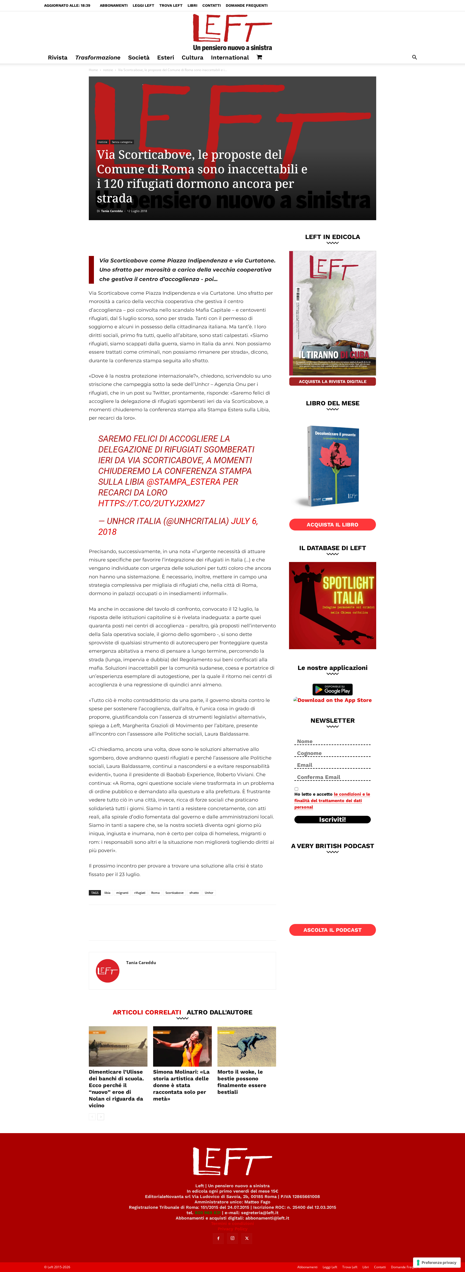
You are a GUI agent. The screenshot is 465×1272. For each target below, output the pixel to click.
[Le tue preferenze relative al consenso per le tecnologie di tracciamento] (437, 1262)
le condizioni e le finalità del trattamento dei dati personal (332, 801)
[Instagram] (232, 1238)
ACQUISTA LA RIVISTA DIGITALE (333, 381)
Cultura (192, 57)
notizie (108, 70)
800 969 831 (208, 1212)
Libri (192, 5)
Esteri (165, 57)
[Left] (232, 31)
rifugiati (139, 893)
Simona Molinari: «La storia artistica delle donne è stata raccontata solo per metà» (181, 1085)
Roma (155, 893)
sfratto (194, 893)
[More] (180, 238)
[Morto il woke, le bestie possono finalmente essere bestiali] (246, 1046)
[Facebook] (127, 238)
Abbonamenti (114, 5)
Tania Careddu (112, 211)
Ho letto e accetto (332, 801)
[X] (145, 238)
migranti (122, 893)
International (230, 57)
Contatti (211, 5)
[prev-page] (92, 1116)
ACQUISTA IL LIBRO (332, 524)
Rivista (58, 57)
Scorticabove (174, 893)
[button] (414, 58)
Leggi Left (143, 5)
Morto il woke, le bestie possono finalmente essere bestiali (241, 1082)
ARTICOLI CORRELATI (147, 1012)
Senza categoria (122, 142)
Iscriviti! (332, 819)
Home (93, 70)
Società (139, 57)
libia (107, 893)
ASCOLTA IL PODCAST (333, 930)
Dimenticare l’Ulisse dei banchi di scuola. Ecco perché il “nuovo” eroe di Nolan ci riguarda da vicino (116, 1089)
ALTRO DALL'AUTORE (219, 1012)
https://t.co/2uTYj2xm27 (151, 503)
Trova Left (170, 5)
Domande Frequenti (246, 5)
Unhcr (209, 893)
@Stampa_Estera (184, 482)
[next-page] (100, 1116)
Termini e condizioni (232, 1223)
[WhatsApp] (163, 238)
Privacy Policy (233, 1228)
